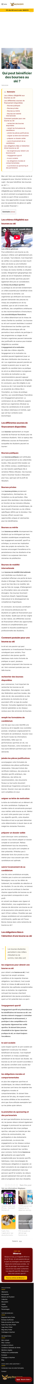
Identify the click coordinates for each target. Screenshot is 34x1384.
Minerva (17, 1253)
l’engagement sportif (14, 155)
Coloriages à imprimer (8, 1332)
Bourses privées (12, 108)
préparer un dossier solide (16, 138)
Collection (4, 1299)
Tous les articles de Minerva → (15, 1278)
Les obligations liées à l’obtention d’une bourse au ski (16, 147)
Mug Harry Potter (6, 1329)
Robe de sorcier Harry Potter (10, 1322)
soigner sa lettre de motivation (18, 136)
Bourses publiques (13, 106)
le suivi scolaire (12, 158)
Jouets (3, 1304)
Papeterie (4, 1307)
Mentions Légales (6, 1350)
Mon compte (5, 1340)
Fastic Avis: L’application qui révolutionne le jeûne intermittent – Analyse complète (8, 1233)
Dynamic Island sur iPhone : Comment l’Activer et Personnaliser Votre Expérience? (8, 1208)
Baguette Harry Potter (8, 1317)
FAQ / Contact (5, 1342)
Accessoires (5, 1294)
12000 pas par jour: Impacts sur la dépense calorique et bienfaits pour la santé (25, 1208)
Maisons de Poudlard (7, 1297)
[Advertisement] (17, 30)
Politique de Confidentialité (9, 1352)
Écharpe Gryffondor (7, 1320)
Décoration (4, 1302)
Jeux (20, 1241)
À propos (4, 1355)
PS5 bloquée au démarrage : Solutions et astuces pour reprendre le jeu (24, 1233)
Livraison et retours (7, 1345)
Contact (3, 1371)
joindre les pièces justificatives (18, 133)
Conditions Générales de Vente (10, 1347)
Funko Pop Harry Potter (8, 1324)
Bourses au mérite (13, 111)
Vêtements (4, 1292)
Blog (2, 1360)
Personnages (5, 1309)
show (13, 212)
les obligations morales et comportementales (15, 162)
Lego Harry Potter (6, 1327)
